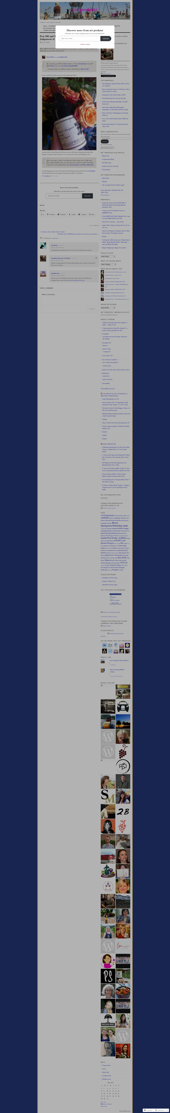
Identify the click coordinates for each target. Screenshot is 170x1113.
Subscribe (106, 38)
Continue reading (85, 44)
